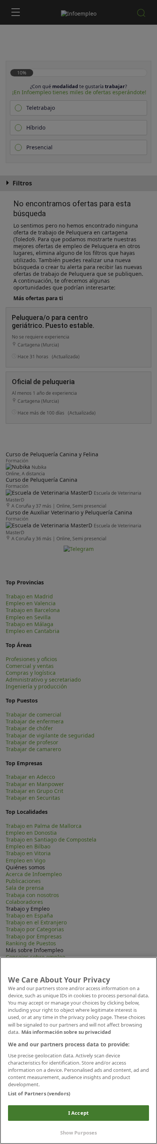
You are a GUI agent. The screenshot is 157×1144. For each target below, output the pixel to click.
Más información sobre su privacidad (66, 1031)
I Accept (78, 1112)
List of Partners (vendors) (39, 1093)
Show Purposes (78, 1132)
